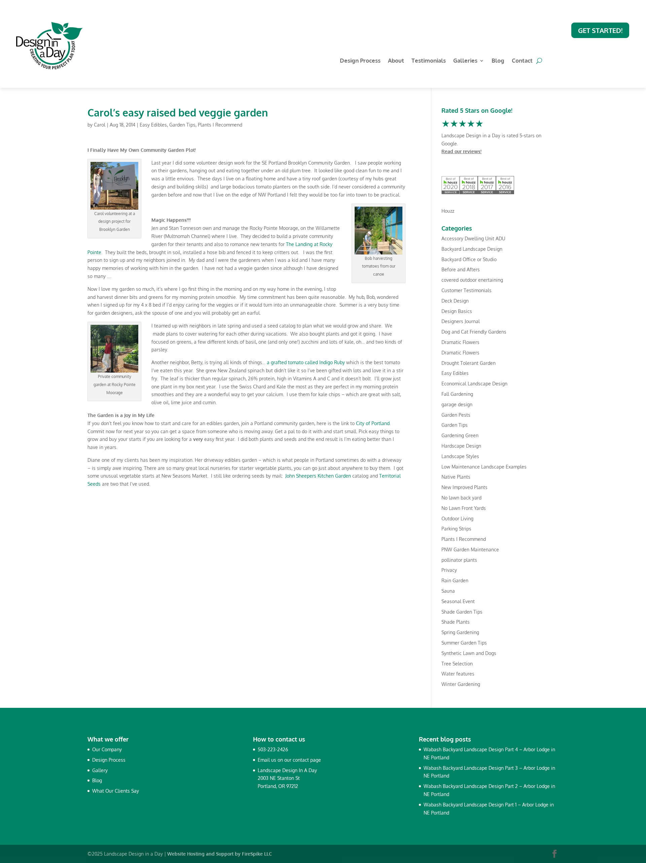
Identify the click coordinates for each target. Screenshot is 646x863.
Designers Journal (460, 321)
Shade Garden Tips (461, 612)
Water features (457, 674)
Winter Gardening (460, 684)
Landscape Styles (460, 456)
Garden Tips (182, 125)
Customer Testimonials (466, 290)
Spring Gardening (460, 632)
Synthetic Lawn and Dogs (468, 653)
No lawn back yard (461, 497)
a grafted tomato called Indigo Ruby (306, 362)
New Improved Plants (464, 487)
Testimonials (428, 61)
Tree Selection (457, 663)
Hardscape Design (461, 446)
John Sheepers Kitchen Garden (318, 476)
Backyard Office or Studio (469, 259)
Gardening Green (459, 435)
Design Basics (456, 311)
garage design (456, 404)
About (396, 61)
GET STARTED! (600, 30)
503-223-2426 (273, 749)
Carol (99, 125)
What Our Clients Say (115, 791)
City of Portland (373, 423)
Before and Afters (460, 269)
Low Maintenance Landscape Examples (484, 467)
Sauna (448, 591)
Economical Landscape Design (474, 383)
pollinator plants (459, 560)
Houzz (447, 211)
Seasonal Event (458, 601)
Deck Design (455, 301)
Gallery (100, 770)
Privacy (449, 570)
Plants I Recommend (220, 125)
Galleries (465, 61)
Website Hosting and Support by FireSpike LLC (219, 854)
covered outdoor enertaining (472, 280)
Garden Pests (455, 415)
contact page (307, 760)
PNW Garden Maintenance (470, 549)
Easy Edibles (153, 125)
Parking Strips (456, 528)
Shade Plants (455, 622)
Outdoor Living (457, 518)
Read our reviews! (461, 151)
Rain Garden (454, 580)
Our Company (107, 749)
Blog (498, 61)
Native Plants (455, 477)
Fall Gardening (457, 394)
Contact (522, 61)
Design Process (360, 61)
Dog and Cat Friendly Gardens (473, 332)
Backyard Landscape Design (471, 249)
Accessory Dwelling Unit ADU (473, 238)
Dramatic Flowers (460, 342)
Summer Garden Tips (464, 643)
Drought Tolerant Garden (468, 363)
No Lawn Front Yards (463, 508)
